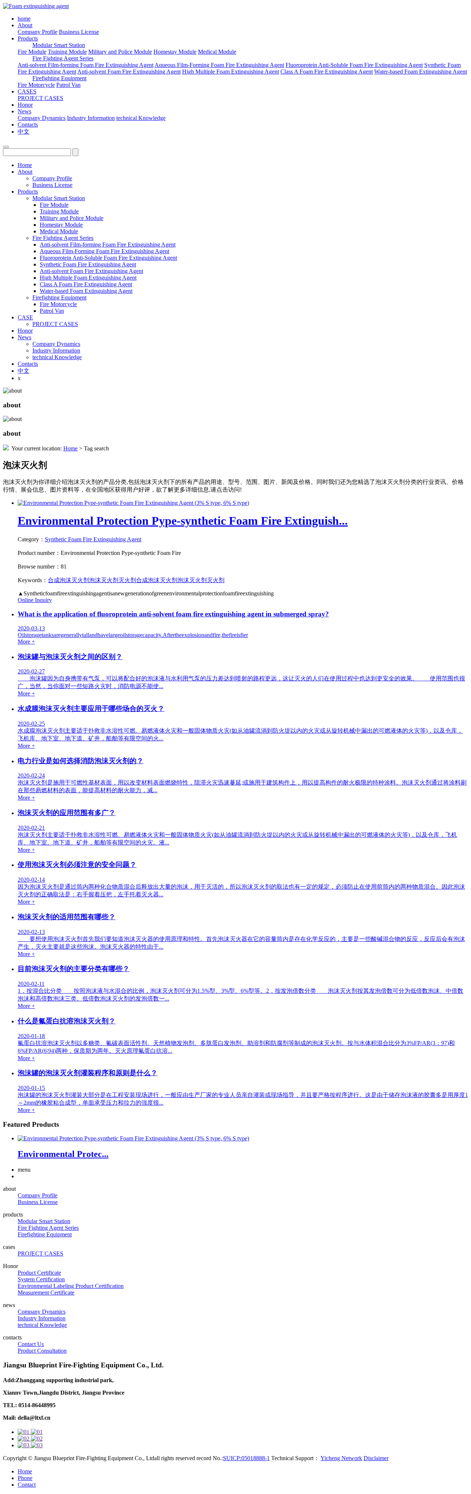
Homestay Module (174, 52)
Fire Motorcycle (36, 85)
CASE (25, 317)
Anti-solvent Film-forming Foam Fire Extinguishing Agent (85, 65)
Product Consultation (42, 1351)
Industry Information (91, 118)
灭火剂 (127, 580)
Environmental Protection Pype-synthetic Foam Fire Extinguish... (183, 520)
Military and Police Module (120, 52)
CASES (27, 91)
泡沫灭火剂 (103, 580)
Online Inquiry (35, 600)
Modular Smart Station (58, 45)
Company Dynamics (41, 118)
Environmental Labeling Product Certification (71, 1286)
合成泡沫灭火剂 (68, 580)
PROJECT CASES (40, 98)
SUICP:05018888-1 (246, 1458)
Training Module (67, 52)
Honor (25, 105)
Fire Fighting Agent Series (62, 58)
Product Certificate (39, 1273)
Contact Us (31, 1344)
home (24, 18)
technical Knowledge (141, 118)
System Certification (41, 1279)
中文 (23, 131)
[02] (243, 1438)
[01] (243, 1432)
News (24, 111)
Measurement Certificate (46, 1292)
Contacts (28, 124)
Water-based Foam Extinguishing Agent (420, 71)
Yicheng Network (341, 1458)
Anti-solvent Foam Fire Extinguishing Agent (129, 71)
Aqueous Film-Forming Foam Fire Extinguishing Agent (219, 65)
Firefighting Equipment (59, 78)
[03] (243, 1445)
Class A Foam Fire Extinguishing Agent (326, 71)
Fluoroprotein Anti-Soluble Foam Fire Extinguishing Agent (354, 65)
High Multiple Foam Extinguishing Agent (230, 71)
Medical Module (217, 52)
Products (28, 38)
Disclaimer (376, 1458)
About (25, 25)
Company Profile (37, 32)
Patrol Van (68, 85)
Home (25, 165)
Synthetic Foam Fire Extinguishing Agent (88, 264)
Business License (79, 32)
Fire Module (32, 52)
